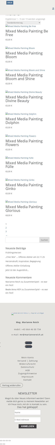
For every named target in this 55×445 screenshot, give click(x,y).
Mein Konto (27, 357)
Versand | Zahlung (27, 360)
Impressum (28, 376)
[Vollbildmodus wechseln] (4, 440)
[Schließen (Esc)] (9, 440)
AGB (27, 370)
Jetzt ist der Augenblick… (17, 270)
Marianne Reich (13, 281)
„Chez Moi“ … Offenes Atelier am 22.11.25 (25, 257)
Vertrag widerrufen (11, 385)
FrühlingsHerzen (13, 252)
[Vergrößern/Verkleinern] (1, 440)
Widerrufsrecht (27, 364)
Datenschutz (27, 367)
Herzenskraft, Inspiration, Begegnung (23, 261)
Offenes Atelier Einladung (18, 265)
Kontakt (27, 379)
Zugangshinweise (27, 373)
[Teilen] (7, 440)
